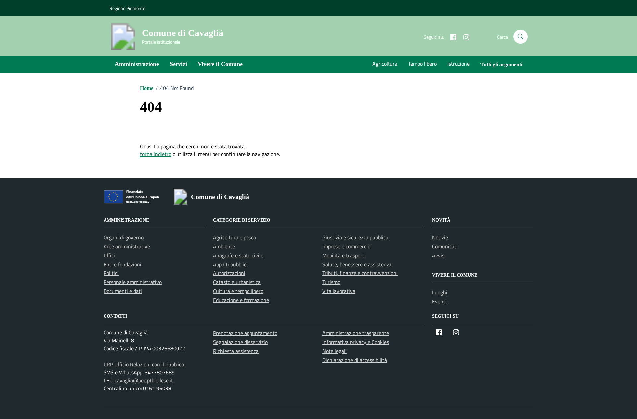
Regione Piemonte (127, 8)
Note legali (334, 351)
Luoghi (439, 292)
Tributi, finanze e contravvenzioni (360, 273)
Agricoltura (384, 64)
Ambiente (224, 246)
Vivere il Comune (220, 64)
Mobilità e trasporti (344, 255)
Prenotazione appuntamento (245, 333)
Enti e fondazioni (122, 264)
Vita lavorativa (338, 291)
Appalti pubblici (230, 264)
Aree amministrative (127, 246)
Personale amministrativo (133, 282)
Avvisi (439, 255)
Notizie (440, 237)
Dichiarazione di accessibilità (354, 360)
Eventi (439, 301)
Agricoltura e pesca (234, 237)
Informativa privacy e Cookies (355, 342)
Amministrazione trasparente (355, 333)
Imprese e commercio (346, 246)
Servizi (178, 64)
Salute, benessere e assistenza (356, 264)
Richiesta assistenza (236, 351)
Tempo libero (422, 64)
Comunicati (445, 246)
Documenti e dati (123, 291)
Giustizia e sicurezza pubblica (355, 237)
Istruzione (458, 64)
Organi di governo (124, 237)
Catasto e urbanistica (237, 282)
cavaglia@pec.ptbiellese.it (144, 380)
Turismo (331, 282)
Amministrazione (137, 64)
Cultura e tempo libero (238, 291)
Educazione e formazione (241, 300)
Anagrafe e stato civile (238, 255)
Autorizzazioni (229, 273)
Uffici (109, 255)
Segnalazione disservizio (240, 342)
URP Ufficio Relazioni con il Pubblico (144, 364)
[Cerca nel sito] (520, 37)
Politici (111, 273)
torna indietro (155, 154)
